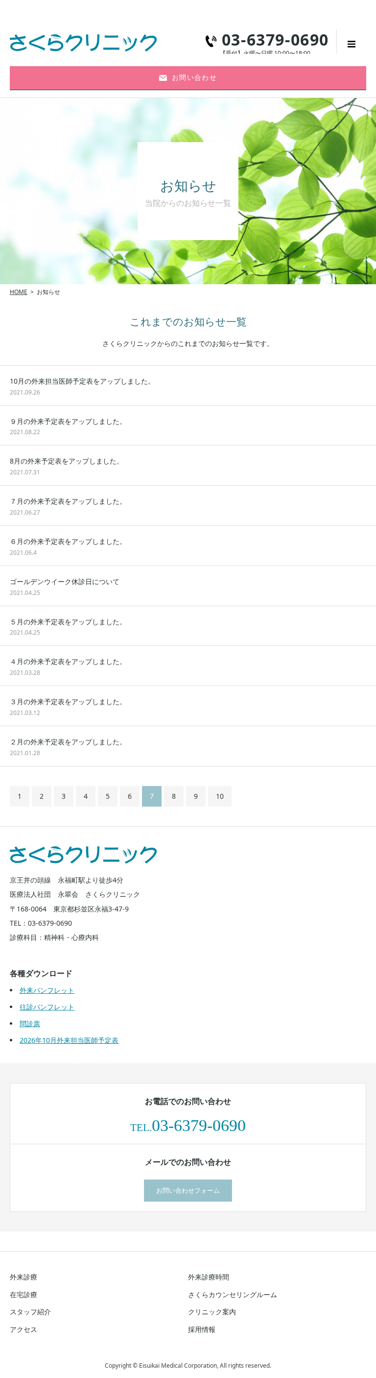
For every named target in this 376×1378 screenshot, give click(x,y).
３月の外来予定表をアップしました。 (68, 701)
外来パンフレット (47, 990)
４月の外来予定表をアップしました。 (68, 661)
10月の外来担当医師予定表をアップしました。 (82, 381)
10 (220, 796)
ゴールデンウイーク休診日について (64, 581)
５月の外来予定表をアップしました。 (68, 621)
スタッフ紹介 (30, 1311)
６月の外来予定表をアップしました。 (68, 541)
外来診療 (23, 1276)
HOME (18, 292)
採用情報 (201, 1329)
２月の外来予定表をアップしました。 (68, 741)
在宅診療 (23, 1294)
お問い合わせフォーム (188, 1190)
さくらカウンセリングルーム (232, 1294)
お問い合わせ (194, 77)
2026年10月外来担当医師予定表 (69, 1040)
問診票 (30, 1023)
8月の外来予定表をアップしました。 (66, 461)
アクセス (23, 1329)
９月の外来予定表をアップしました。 (68, 421)
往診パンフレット (47, 1006)
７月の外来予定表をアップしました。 (68, 501)
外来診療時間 (208, 1276)
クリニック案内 (212, 1311)
